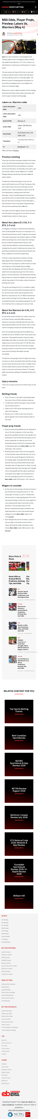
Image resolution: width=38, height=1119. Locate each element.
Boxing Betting (6, 942)
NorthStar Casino (6, 1069)
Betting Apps (5, 987)
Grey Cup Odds (6, 1019)
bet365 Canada (6, 952)
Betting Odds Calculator (8, 984)
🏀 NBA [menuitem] (23, 12)
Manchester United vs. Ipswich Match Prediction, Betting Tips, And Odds (22, 611)
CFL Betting (5, 931)
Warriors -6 (21, 121)
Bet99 (11, 517)
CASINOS (4, 1064)
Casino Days (5, 1067)
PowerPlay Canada (7, 974)
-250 (19, 115)
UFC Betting (5, 925)
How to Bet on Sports (8, 998)
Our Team (4, 1046)
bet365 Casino (6, 1072)
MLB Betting (5, 933)
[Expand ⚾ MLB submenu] (37, 11)
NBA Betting (5, 928)
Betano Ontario (6, 971)
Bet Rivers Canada (7, 968)
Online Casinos (6, 1024)
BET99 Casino (5, 1083)
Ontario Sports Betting (8, 992)
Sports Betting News (8, 995)
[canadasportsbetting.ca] (13, 7)
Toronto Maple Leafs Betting (10, 1027)
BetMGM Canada (6, 960)
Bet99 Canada (6, 957)
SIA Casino (5, 1075)
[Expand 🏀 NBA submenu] (27, 11)
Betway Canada (6, 963)
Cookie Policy (5, 1051)
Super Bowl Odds (7, 1011)
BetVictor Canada (7, 955)
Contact (4, 1054)
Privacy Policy (6, 1048)
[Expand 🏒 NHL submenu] (9, 11)
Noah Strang (18, 33)
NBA (3, 57)
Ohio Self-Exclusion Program (19, 1110)
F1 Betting (5, 939)
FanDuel (16, 150)
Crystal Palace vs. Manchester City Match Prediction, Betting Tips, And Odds (23, 663)
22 (18, 132)
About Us (4, 1040)
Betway (7, 531)
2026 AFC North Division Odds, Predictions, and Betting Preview (23, 594)
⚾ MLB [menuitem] (33, 12)
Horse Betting (6, 936)
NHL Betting (5, 922)
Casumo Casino (6, 1078)
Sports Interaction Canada (9, 966)
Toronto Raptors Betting (9, 1030)
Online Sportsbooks (7, 1022)
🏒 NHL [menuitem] (5, 12)
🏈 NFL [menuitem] (14, 12)
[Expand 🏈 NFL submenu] (18, 11)
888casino (4, 1080)
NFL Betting (5, 920)
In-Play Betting (6, 1001)
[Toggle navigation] (35, 7)
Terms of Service (6, 1043)
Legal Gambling (6, 990)
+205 (19, 108)
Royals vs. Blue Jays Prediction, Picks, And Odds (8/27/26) (23, 628)
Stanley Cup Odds (7, 1013)
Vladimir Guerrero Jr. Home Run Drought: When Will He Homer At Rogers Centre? (23, 644)
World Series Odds (7, 1016)
